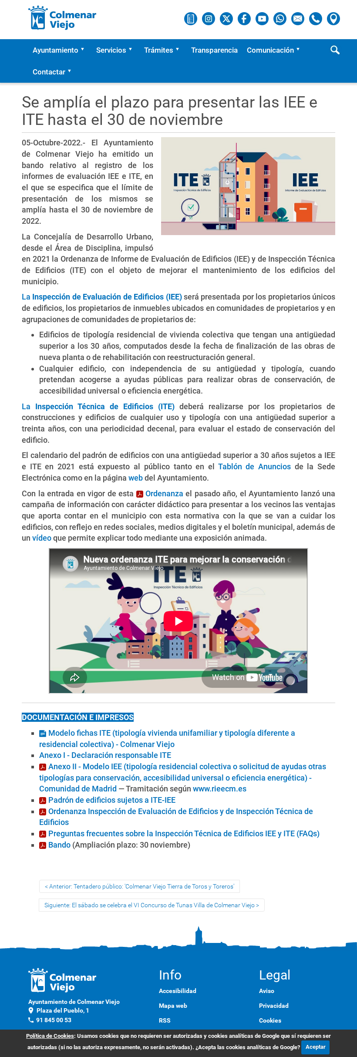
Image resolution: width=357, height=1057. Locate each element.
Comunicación (270, 50)
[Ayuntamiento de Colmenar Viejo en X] (227, 18)
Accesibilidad (177, 990)
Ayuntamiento (55, 50)
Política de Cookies (50, 1036)
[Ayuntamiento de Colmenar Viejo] (62, 17)
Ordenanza (164, 493)
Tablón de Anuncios (254, 466)
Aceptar (316, 1047)
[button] (85, 50)
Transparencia (214, 50)
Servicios (111, 50)
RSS (165, 1020)
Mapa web (173, 1005)
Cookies (270, 1020)
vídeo (41, 537)
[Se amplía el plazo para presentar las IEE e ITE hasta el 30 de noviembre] (248, 190)
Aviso (266, 990)
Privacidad (274, 1005)
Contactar (49, 71)
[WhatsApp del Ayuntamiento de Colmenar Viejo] (281, 18)
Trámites (158, 50)
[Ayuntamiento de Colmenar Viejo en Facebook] (245, 18)
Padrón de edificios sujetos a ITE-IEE (111, 800)
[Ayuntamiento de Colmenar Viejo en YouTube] (263, 18)
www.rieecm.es (219, 788)
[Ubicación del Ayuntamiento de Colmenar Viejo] (333, 18)
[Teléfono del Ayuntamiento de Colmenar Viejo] (316, 18)
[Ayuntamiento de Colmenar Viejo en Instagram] (209, 18)
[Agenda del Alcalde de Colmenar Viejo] (191, 18)
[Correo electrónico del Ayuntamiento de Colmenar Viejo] (298, 18)
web (135, 477)
